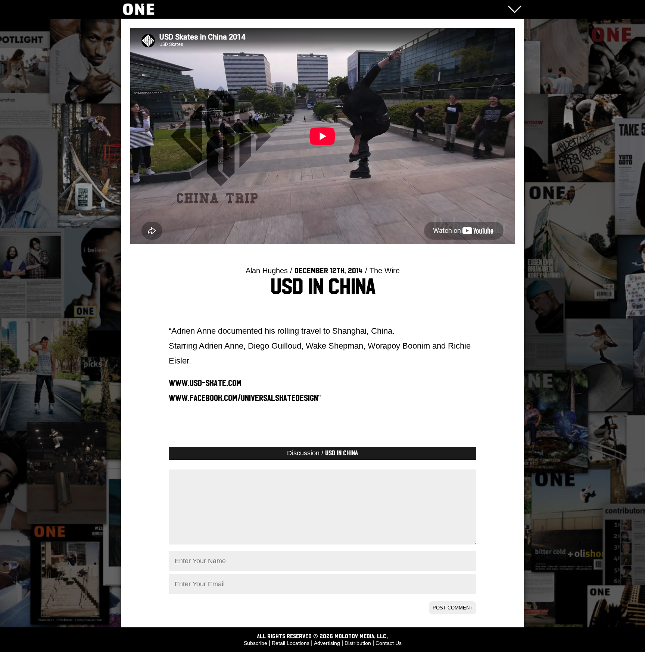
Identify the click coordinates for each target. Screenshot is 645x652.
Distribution (358, 643)
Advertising (327, 643)
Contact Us (389, 643)
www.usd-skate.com (205, 383)
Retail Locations (290, 643)
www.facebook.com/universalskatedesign (243, 398)
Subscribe (255, 643)
